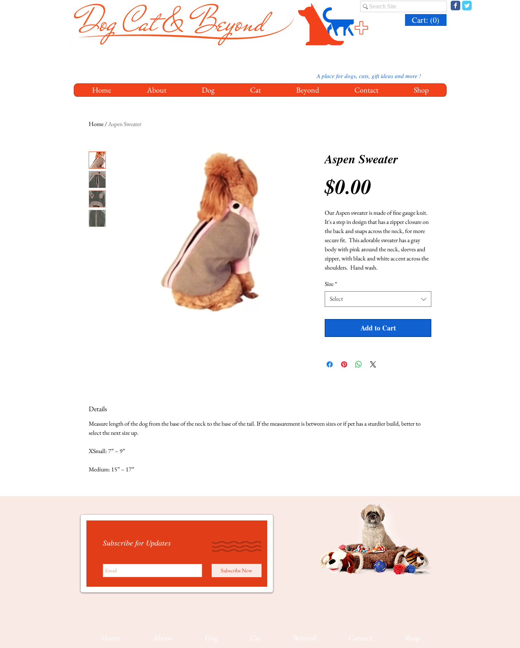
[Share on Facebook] (329, 364)
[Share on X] (373, 364)
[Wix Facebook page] (455, 5)
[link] (427, 20)
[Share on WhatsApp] (358, 364)
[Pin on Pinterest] (344, 364)
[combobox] (378, 298)
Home (96, 124)
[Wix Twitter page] (467, 5)
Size (331, 284)
